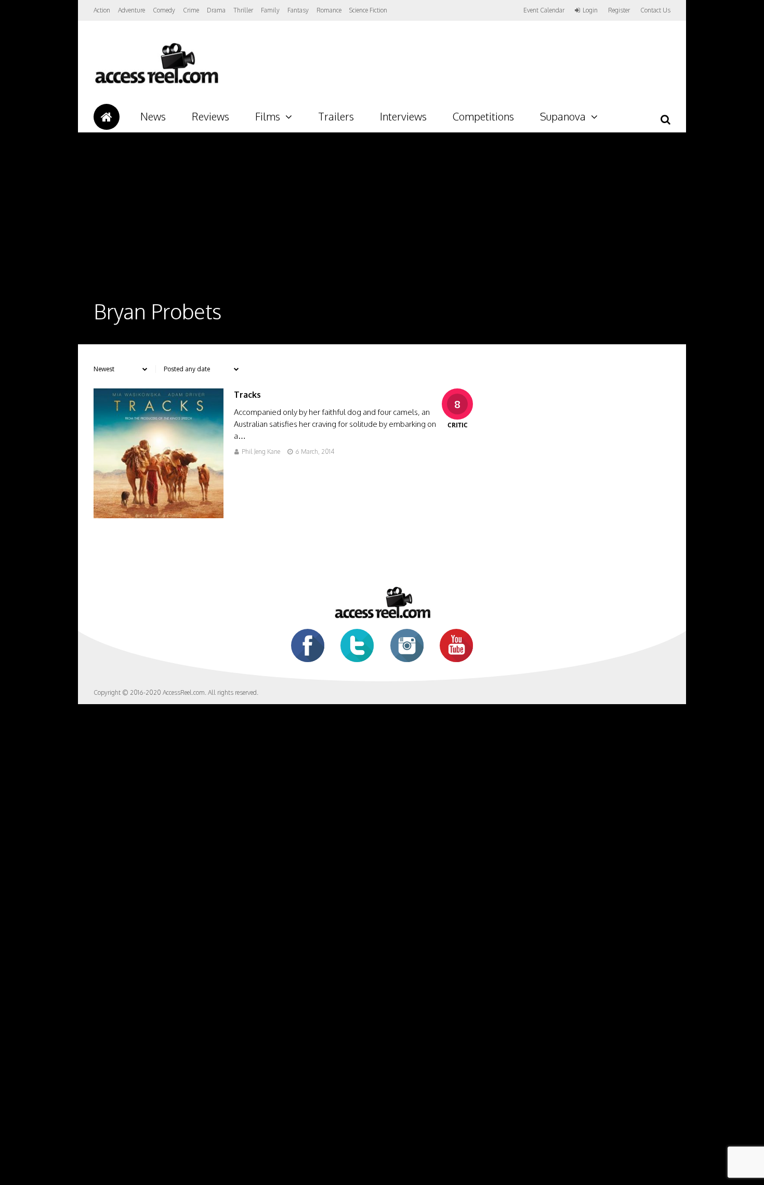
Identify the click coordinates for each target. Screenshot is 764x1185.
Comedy (164, 10)
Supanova (563, 116)
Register (619, 10)
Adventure (131, 10)
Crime (191, 10)
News (153, 116)
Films (267, 116)
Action (102, 10)
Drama (216, 10)
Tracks (247, 394)
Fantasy (298, 10)
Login (590, 10)
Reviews (210, 116)
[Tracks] (158, 515)
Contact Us (655, 10)
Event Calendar (543, 10)
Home (107, 117)
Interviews (403, 116)
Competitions (483, 116)
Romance (329, 10)
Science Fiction (368, 10)
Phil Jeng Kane (261, 451)
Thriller (243, 10)
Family (270, 10)
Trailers (336, 116)
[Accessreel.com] (156, 83)
